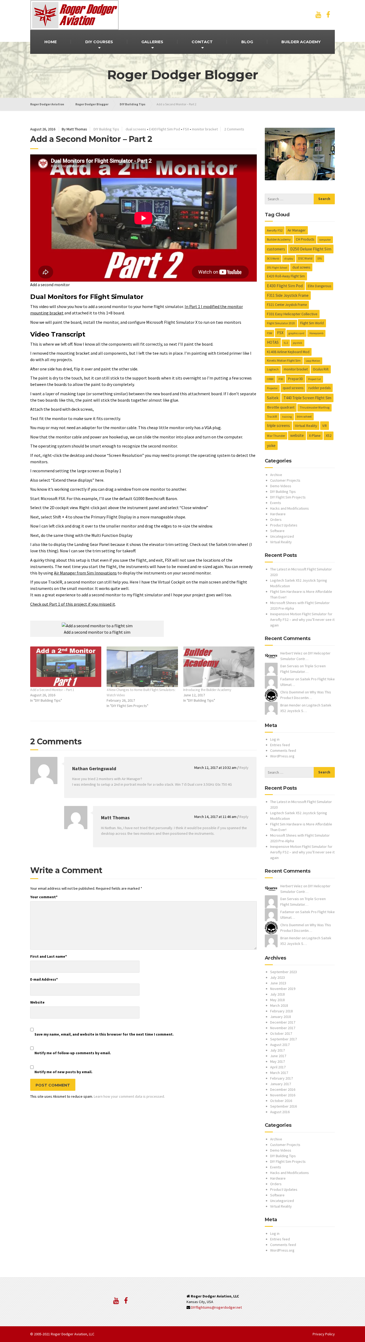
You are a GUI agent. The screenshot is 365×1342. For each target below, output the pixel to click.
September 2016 (283, 1106)
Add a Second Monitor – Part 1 (52, 689)
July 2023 (277, 977)
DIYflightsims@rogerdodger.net (216, 1307)
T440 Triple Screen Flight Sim (307, 397)
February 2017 (281, 1078)
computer (325, 239)
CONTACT (202, 41)
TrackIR (272, 416)
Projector (272, 388)
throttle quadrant (280, 407)
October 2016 (281, 1100)
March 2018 (279, 1005)
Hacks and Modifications (289, 508)
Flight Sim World (312, 323)
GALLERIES (152, 41)
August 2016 (280, 1111)
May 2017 (277, 1061)
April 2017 (278, 1067)
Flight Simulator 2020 (281, 323)
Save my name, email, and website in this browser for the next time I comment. (104, 1034)
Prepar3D (295, 378)
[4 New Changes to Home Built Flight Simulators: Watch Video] (142, 666)
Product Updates (283, 525)
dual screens (136, 129)
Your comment (43, 896)
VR (324, 425)
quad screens (293, 387)
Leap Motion (313, 360)
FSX (186, 129)
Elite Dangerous (319, 286)
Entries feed (280, 744)
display (288, 258)
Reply (243, 767)
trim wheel (304, 416)
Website (37, 1002)
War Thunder (276, 436)
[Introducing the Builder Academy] (218, 666)
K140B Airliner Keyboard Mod (288, 352)
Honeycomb (316, 333)
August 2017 (280, 1044)
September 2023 (283, 971)
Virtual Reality (306, 425)
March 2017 (279, 1072)
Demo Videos (280, 486)
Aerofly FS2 (274, 230)
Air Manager (297, 230)
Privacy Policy (324, 1334)
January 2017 (280, 1083)
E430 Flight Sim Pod (164, 129)
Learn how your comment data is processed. (129, 1096)
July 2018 (277, 994)
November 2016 (282, 1095)
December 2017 (282, 1022)
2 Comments (234, 129)
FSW (269, 333)
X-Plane (315, 435)
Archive (276, 474)
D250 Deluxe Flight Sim (310, 248)
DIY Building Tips (106, 129)
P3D (280, 379)
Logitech (273, 369)
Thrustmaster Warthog (314, 407)
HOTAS (273, 342)
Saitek (272, 397)
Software (277, 530)
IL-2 (286, 343)
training (287, 416)
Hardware (278, 514)
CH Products (305, 239)
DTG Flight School (277, 267)
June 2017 (278, 1055)
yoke (271, 445)
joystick (297, 343)
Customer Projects (285, 480)
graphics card (296, 333)
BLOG (247, 41)
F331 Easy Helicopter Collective (292, 313)
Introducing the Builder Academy (207, 689)
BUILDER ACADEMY (301, 41)
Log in (274, 739)
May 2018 (277, 999)
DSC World (305, 258)
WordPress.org (282, 756)
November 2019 (282, 988)
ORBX (270, 379)
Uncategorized (282, 536)
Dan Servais (289, 666)
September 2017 (283, 1039)
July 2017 (277, 1050)
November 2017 (282, 1027)
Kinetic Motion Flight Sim (284, 360)
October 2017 (281, 1033)
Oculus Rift (321, 369)
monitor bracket (205, 129)
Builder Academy (279, 239)
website (297, 435)
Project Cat (314, 379)
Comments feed (283, 750)
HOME (50, 41)
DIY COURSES (99, 41)
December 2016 (282, 1089)
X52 (328, 435)
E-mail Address (44, 979)
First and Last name (48, 956)
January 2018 (280, 1016)
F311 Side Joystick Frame (288, 295)
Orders (276, 519)
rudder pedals (319, 387)
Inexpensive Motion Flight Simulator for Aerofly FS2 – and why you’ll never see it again (302, 620)
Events (275, 502)
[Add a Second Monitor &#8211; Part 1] (65, 666)
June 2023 (278, 983)
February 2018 (281, 1011)
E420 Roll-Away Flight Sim (286, 276)
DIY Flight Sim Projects (288, 497)
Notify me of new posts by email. (63, 1071)
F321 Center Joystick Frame (287, 304)
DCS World (273, 258)
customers (276, 248)
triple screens (278, 425)
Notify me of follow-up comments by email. (72, 1053)
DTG (319, 258)
